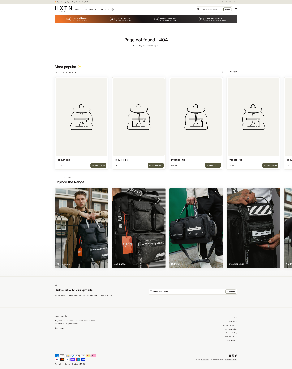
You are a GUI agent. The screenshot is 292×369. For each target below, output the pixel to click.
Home (218, 2)
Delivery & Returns (230, 325)
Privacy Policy (231, 333)
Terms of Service (230, 337)
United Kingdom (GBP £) (76, 364)
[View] (81, 117)
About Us (224, 2)
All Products (233, 2)
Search (227, 9)
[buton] (59, 364)
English (59, 364)
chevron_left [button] (222, 72)
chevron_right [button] (227, 72)
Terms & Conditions (230, 329)
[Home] (63, 9)
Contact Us (233, 321)
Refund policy (232, 340)
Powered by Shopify (231, 359)
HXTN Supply (61, 316)
